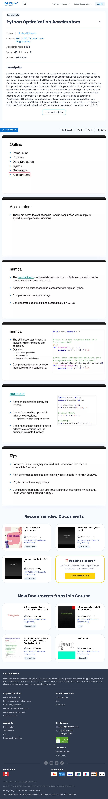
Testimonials (8, 730)
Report (68, 130)
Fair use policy (35, 791)
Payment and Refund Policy (52, 794)
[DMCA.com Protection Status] (80, 740)
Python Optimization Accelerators (43, 22)
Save (103, 130)
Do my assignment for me (13, 705)
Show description (55, 112)
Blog (57, 701)
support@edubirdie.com (45, 684)
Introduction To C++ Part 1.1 (36, 560)
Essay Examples (62, 697)
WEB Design (83, 638)
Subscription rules (10, 794)
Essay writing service (11, 697)
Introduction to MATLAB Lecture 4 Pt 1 (88, 608)
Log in (100, 4)
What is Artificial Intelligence (32, 529)
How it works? (8, 727)
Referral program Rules (29, 794)
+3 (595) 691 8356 (66, 731)
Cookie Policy (71, 794)
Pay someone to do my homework (17, 701)
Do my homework (10, 716)
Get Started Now (80, 575)
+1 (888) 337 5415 (65, 734)
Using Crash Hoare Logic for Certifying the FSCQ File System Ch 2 (36, 640)
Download (11, 129)
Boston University (27, 33)
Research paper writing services (16, 708)
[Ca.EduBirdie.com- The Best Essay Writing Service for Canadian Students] (6, 775)
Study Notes (60, 705)
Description (14, 67)
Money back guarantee (12, 738)
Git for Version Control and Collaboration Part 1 (36, 608)
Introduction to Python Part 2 (88, 529)
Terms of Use (22, 791)
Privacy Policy (8, 791)
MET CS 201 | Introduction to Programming (30, 40)
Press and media (62, 752)
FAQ (4, 734)
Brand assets (61, 755)
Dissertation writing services (14, 712)
